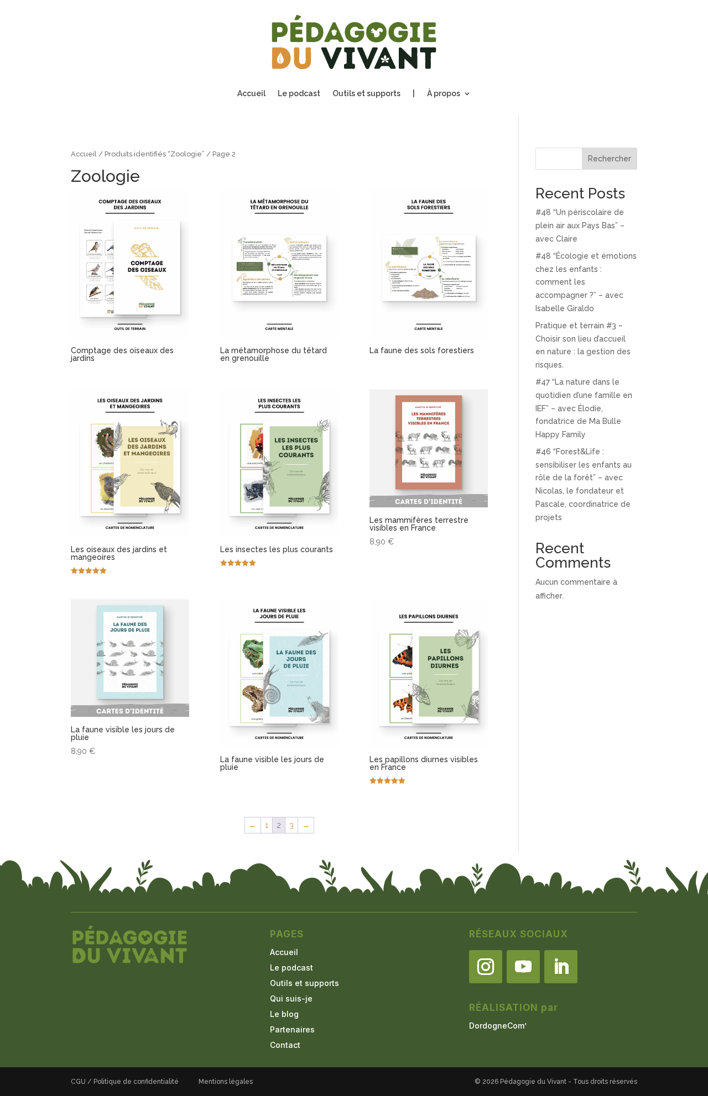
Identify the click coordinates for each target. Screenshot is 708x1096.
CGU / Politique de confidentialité (125, 1081)
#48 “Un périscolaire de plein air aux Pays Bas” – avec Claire (579, 225)
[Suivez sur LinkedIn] (560, 966)
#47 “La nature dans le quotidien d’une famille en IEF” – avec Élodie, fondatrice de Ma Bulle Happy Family (583, 408)
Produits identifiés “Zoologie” (155, 154)
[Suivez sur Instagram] (485, 966)
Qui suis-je (291, 998)
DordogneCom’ (498, 1025)
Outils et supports (366, 94)
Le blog (284, 1014)
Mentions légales (226, 1081)
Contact (285, 1045)
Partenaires (292, 1029)
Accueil (251, 94)
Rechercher (609, 158)
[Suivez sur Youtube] (523, 966)
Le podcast (299, 94)
